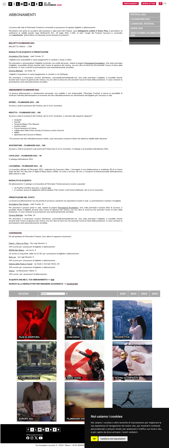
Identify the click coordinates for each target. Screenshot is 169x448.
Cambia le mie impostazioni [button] (112, 439)
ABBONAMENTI (131, 4)
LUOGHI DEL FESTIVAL (142, 24)
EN (164, 3)
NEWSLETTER (148, 4)
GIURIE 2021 (136, 28)
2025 (123, 293)
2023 (144, 293)
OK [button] (94, 439)
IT (160, 3)
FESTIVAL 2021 (138, 14)
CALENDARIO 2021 (140, 19)
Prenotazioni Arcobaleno (94, 63)
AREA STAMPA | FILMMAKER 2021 (145, 34)
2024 (133, 293)
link (49, 188)
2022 (155, 293)
